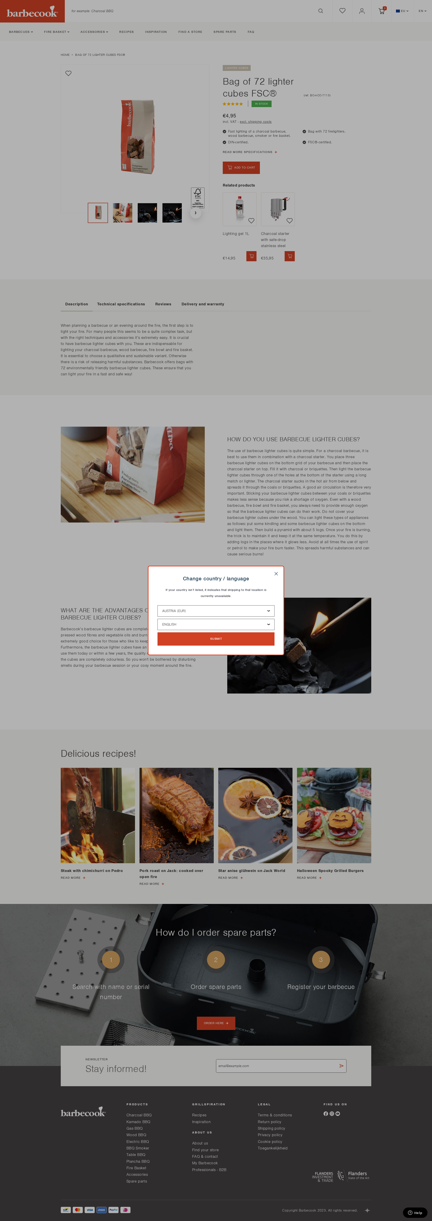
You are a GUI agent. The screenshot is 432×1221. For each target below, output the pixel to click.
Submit (216, 639)
